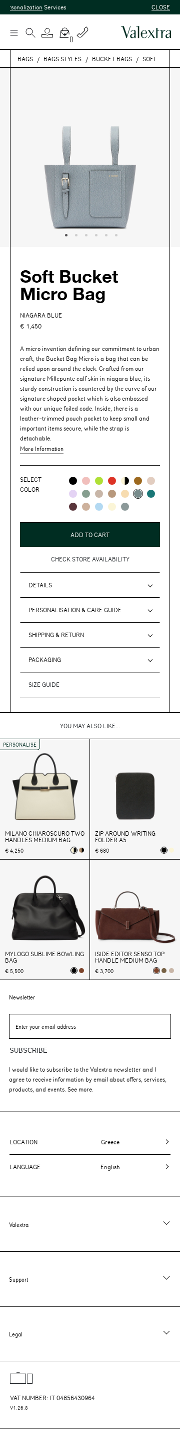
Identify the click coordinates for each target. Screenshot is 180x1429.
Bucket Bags (112, 58)
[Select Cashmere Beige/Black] (81, 850)
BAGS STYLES (63, 58)
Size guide (44, 684)
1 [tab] (65, 234)
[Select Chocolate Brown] (81, 970)
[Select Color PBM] (151, 481)
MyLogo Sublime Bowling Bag (44, 957)
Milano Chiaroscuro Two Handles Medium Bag (44, 836)
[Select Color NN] (73, 481)
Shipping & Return (56, 634)
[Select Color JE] (125, 494)
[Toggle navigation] (14, 32)
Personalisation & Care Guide (75, 609)
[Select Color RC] (112, 481)
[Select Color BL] (99, 507)
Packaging (44, 659)
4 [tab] (95, 234)
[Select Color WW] (112, 507)
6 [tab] (115, 234)
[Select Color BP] (125, 507)
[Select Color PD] (99, 494)
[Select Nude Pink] (171, 970)
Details (40, 584)
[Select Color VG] (151, 494)
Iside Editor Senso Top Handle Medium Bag (129, 957)
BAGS (25, 58)
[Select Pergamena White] (171, 850)
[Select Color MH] (138, 481)
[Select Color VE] (99, 481)
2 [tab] (75, 234)
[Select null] (164, 970)
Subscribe (29, 1050)
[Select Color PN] (86, 481)
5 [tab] (105, 234)
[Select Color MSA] (86, 507)
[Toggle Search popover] (30, 33)
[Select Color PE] (73, 494)
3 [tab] (85, 234)
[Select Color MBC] (112, 494)
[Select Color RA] (73, 507)
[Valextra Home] (146, 32)
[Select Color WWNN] (125, 481)
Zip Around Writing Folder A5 (125, 836)
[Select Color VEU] (86, 494)
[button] (47, 32)
